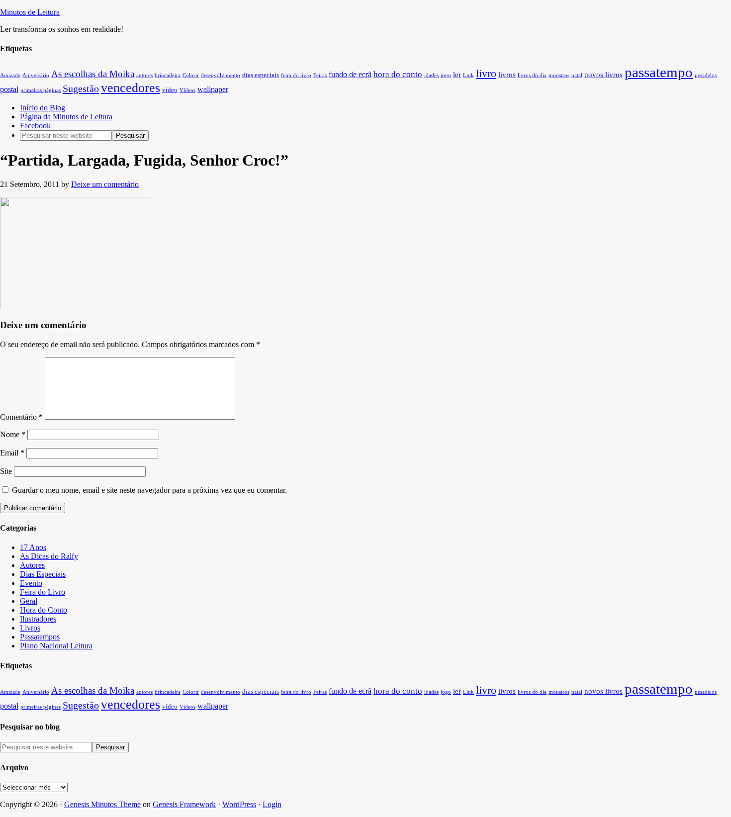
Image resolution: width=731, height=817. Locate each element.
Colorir (191, 75)
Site (6, 471)
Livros (30, 628)
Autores (32, 565)
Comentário (21, 417)
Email (12, 453)
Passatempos (40, 637)
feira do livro (296, 75)
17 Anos (33, 547)
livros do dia (532, 75)
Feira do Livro (42, 592)
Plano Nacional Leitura (56, 645)
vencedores (130, 88)
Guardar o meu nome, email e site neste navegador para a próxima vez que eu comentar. (149, 490)
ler (457, 75)
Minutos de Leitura (30, 12)
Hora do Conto (43, 610)
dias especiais (260, 75)
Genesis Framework (184, 804)
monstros (558, 75)
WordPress (239, 804)
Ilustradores (38, 619)
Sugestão (81, 88)
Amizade (10, 75)
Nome (12, 434)
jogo (446, 75)
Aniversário (35, 75)
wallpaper (212, 89)
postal (9, 89)
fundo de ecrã (350, 74)
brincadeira (168, 75)
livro (486, 73)
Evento (31, 583)
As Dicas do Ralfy (49, 556)
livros (507, 75)
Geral (28, 601)
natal (576, 75)
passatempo (659, 72)
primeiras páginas (40, 90)
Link (468, 75)
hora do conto (397, 74)
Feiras (320, 75)
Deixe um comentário (105, 184)
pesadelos (706, 75)
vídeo (170, 90)
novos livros (603, 75)
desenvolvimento (220, 75)
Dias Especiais (43, 574)
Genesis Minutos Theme (102, 804)
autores (144, 75)
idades (431, 75)
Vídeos (187, 90)
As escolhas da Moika (92, 74)
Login (272, 804)
